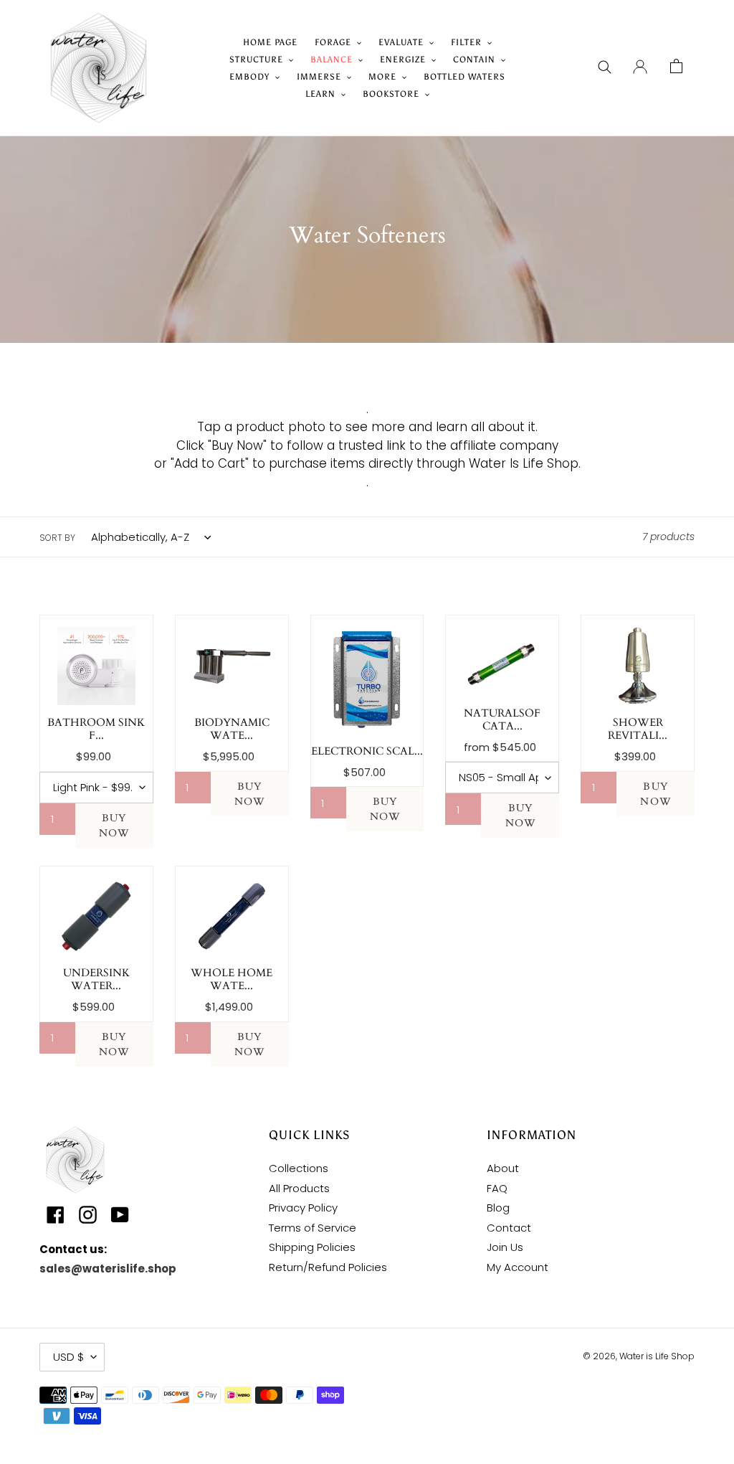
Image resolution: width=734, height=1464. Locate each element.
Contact (509, 1227)
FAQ (497, 1188)
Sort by (57, 538)
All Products (299, 1188)
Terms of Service (312, 1227)
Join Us (505, 1247)
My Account (517, 1267)
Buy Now (114, 825)
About (503, 1168)
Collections (298, 1168)
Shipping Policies (312, 1247)
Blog (498, 1207)
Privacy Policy (303, 1207)
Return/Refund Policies (328, 1267)
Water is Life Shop (657, 1356)
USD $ (68, 1356)
